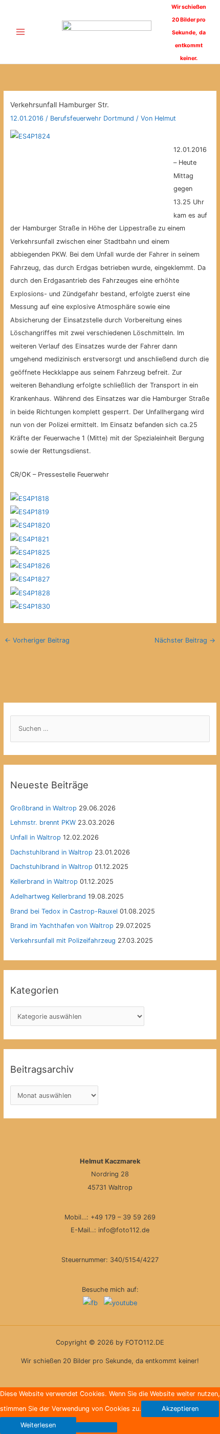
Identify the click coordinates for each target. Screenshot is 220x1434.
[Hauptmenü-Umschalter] (20, 32)
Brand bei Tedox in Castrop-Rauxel (64, 911)
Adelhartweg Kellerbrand (48, 896)
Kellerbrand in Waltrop (44, 881)
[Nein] (96, 1427)
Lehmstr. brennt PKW (43, 822)
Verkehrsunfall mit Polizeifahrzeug (63, 940)
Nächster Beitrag (185, 640)
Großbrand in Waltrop (43, 808)
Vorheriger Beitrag (37, 640)
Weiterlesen (38, 1425)
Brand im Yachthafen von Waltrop (62, 925)
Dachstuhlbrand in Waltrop (51, 852)
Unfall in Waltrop (35, 837)
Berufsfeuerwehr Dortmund (92, 118)
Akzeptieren (180, 1408)
